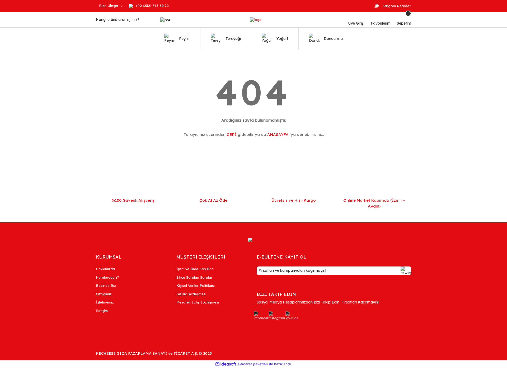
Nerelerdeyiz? (107, 277)
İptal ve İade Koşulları (195, 269)
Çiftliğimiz (104, 294)
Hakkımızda (105, 269)
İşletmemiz (105, 302)
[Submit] (406, 270)
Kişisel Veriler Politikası (195, 285)
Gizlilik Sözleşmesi (191, 294)
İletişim (102, 311)
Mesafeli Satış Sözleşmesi (197, 302)
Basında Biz (106, 285)
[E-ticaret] (252, 364)
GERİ (232, 134)
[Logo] (255, 19)
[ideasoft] (225, 364)
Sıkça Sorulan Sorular (194, 277)
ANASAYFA (278, 134)
